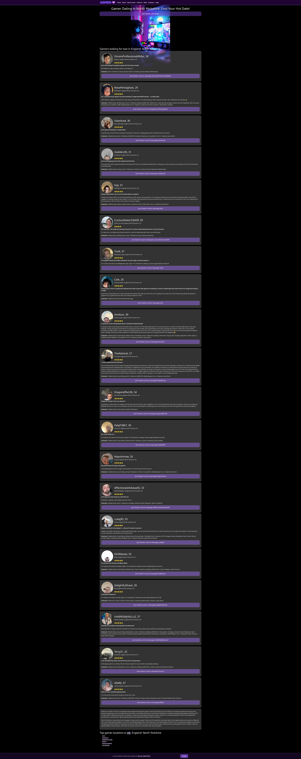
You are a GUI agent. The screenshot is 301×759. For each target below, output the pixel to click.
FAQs (145, 2)
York (103, 736)
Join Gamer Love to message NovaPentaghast (150, 109)
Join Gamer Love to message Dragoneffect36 (150, 414)
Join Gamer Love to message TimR (150, 268)
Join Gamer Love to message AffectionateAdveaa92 (150, 507)
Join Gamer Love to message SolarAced (150, 140)
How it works (131, 2)
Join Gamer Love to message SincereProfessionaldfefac (150, 76)
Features (139, 2)
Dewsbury (105, 738)
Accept (184, 756)
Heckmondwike (107, 743)
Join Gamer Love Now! (150, 14)
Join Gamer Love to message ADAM (150, 702)
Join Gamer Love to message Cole (150, 303)
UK (129, 732)
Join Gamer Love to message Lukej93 (150, 542)
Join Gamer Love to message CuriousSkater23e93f (150, 240)
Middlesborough (107, 740)
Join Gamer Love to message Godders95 (150, 173)
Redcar (104, 741)
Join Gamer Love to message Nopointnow (150, 476)
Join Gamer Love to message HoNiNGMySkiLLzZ (150, 640)
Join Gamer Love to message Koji (150, 208)
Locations (151, 2)
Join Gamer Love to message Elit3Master (150, 574)
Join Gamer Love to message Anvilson (150, 342)
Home (119, 2)
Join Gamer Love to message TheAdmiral (150, 380)
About (124, 2)
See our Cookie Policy (144, 756)
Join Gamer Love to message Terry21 (150, 671)
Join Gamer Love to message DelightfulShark (150, 605)
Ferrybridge (105, 745)
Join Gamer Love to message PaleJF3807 (150, 445)
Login (157, 2)
